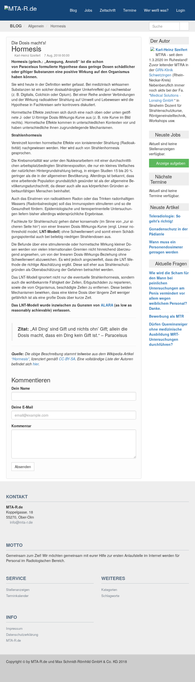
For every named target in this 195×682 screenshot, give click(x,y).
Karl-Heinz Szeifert (27, 55)
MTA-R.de (13, 640)
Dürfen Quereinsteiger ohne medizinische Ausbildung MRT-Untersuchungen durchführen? (168, 334)
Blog (73, 10)
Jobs (88, 10)
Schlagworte (110, 595)
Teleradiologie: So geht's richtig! (165, 218)
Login (180, 10)
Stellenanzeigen (17, 589)
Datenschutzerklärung (22, 634)
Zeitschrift (108, 10)
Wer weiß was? (156, 10)
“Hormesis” (20, 358)
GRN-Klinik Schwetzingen (161, 72)
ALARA (107, 305)
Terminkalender (17, 595)
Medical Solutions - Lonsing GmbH (165, 98)
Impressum (14, 628)
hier (36, 363)
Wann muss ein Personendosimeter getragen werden (166, 246)
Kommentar (21, 425)
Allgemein (36, 25)
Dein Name (20, 388)
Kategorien (109, 589)
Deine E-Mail (22, 407)
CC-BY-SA (66, 358)
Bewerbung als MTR (166, 316)
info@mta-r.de (21, 522)
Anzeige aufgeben (170, 163)
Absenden (23, 466)
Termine (129, 10)
